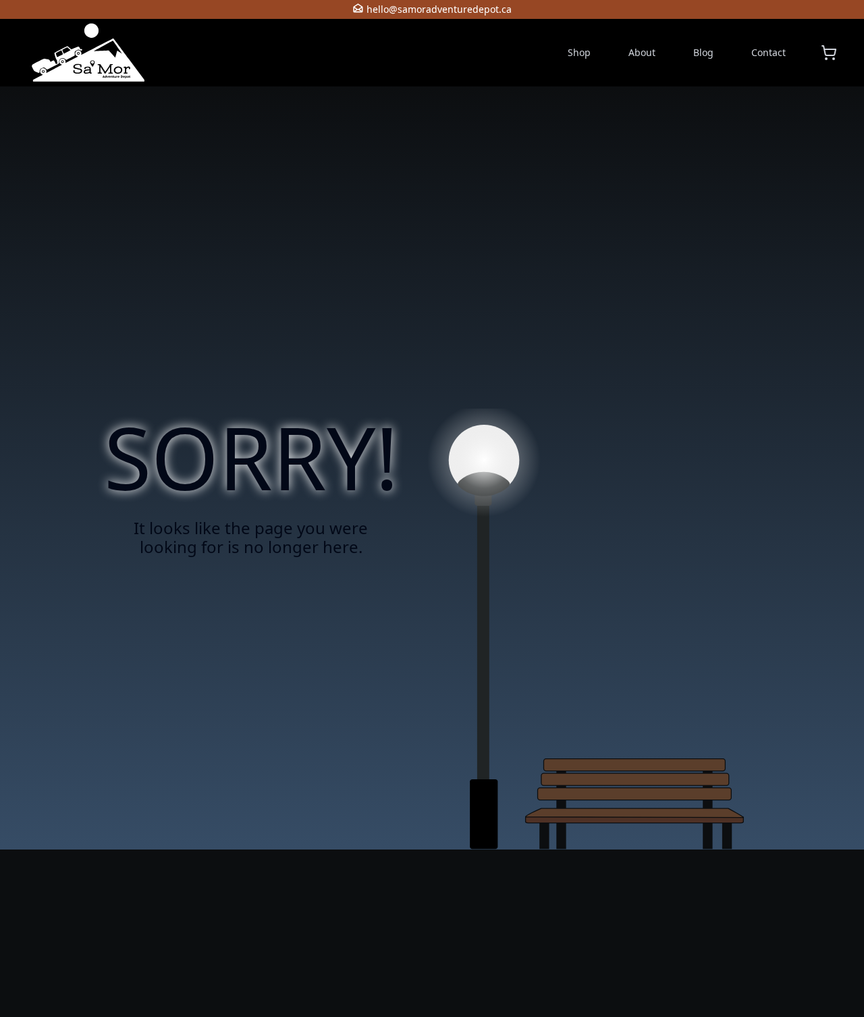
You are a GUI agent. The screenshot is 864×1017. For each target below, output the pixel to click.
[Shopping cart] (828, 52)
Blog (703, 52)
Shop (579, 52)
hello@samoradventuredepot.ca (439, 9)
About (641, 52)
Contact (768, 52)
